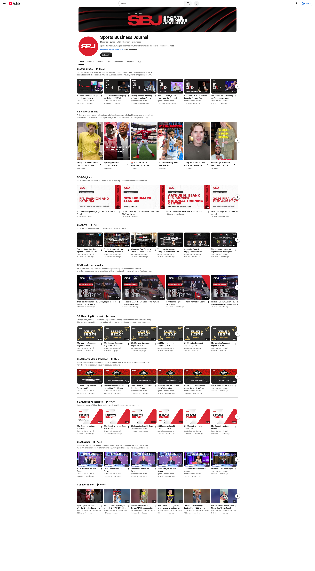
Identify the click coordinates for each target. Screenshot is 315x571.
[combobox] (152, 3)
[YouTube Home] (14, 3)
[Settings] (296, 3)
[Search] (188, 3)
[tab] (81, 62)
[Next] (237, 86)
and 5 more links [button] (130, 50)
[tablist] (157, 62)
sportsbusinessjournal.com (112, 50)
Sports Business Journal (85, 101)
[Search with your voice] (196, 3)
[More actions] (101, 96)
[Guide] (4, 3)
